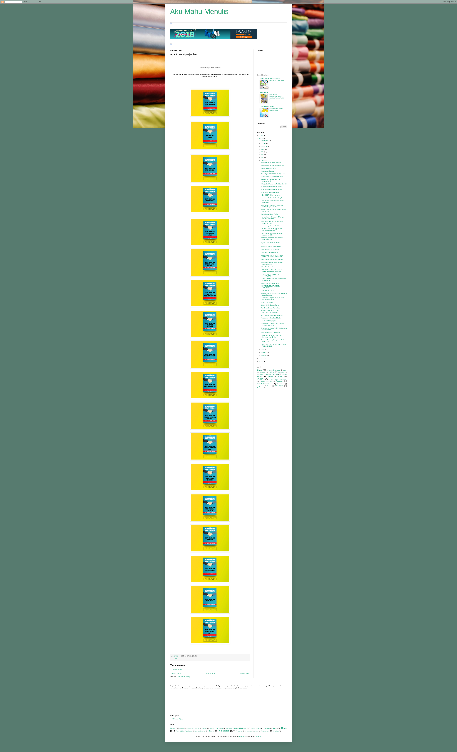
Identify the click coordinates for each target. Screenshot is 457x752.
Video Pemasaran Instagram (270, 249)
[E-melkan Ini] (186, 656)
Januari (263, 355)
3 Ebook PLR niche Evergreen (270, 195)
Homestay (276, 370)
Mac (262, 349)
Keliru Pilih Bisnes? (267, 267)
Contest (269, 370)
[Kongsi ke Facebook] (193, 656)
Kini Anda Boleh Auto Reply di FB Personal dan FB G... (271, 336)
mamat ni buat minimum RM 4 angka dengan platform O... (272, 218)
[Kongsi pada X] (191, 656)
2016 (261, 361)
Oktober (263, 143)
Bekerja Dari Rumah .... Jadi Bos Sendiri (274, 184)
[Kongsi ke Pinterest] (195, 656)
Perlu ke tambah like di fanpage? (271, 163)
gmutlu (241, 736)
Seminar (269, 386)
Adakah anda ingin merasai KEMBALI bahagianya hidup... (273, 298)
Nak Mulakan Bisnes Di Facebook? (272, 315)
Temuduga (260, 388)
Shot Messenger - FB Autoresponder (272, 165)
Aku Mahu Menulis (199, 12)
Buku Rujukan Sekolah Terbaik (270, 78)
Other (176, 659)
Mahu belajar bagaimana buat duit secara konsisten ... (272, 234)
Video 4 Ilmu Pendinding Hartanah (272, 260)
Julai (262, 152)
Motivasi (270, 376)
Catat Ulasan (177, 669)
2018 (261, 138)
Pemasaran (263, 383)
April (262, 160)
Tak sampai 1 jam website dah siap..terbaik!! (270, 180)
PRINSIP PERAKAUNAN (276, 80)
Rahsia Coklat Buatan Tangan (270, 305)
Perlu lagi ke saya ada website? (271, 247)
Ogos (263, 149)
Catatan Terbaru (176, 673)
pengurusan (260, 386)
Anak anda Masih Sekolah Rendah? (272, 176)
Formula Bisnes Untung (268, 168)
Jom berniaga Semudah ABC (270, 226)
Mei (262, 157)
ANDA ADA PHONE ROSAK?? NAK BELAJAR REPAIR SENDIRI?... (272, 270)
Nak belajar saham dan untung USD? (273, 174)
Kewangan (260, 374)
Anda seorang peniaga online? (271, 283)
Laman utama (210, 673)
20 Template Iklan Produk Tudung (271, 187)
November (264, 141)
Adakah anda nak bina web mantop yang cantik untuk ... (272, 324)
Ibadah (285, 370)
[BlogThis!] (188, 656)
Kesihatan (281, 372)
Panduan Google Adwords (269, 252)
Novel (280, 376)
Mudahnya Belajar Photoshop (270, 308)
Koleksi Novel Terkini (267, 107)
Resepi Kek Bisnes (267, 302)
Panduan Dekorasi (266, 381)
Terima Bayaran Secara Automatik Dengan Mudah (272, 238)
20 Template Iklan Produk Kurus (271, 192)
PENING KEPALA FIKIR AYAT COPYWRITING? (270, 275)
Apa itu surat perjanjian (268, 321)
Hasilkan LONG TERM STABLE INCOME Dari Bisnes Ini (271, 311)
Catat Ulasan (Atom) (183, 677)
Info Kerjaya (264, 92)
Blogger (258, 736)
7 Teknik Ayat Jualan (267, 290)
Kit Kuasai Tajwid (177, 719)
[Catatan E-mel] (182, 656)
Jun (262, 154)
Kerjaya (271, 372)
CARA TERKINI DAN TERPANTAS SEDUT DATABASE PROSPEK (272, 256)
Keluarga (262, 372)
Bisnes (259, 370)
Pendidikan (280, 384)
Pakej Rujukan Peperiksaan (278, 379)
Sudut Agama (278, 386)
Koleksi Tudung (256, 728)
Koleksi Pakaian (272, 374)
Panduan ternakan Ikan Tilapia (271, 318)
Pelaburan (279, 381)
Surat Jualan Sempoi (267, 171)
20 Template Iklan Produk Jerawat (272, 189)
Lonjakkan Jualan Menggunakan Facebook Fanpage (271, 229)
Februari (264, 352)
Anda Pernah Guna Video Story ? (271, 198)
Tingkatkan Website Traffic (269, 214)
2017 (261, 358)
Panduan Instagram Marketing (270, 332)
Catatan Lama (244, 673)
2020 (261, 135)
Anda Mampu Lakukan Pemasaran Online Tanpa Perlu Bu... (272, 206)
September (264, 146)
